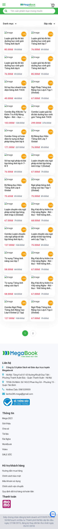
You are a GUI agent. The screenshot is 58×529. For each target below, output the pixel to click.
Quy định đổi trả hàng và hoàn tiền (18, 491)
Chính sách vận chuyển (12, 486)
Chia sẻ (5, 429)
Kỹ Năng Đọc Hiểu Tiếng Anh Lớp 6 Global (13, 188)
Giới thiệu (6, 423)
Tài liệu (5, 434)
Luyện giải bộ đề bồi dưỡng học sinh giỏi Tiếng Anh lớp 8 (14, 41)
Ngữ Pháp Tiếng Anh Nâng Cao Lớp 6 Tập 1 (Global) (41, 90)
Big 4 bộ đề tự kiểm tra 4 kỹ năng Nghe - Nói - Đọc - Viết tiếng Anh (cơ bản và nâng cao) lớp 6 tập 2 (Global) (42, 286)
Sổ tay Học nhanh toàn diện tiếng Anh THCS (15, 88)
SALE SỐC (7, 454)
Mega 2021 (7, 418)
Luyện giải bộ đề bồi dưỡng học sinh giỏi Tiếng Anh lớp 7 (40, 41)
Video (5, 449)
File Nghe (6, 439)
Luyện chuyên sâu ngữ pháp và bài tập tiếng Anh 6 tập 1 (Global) (42, 163)
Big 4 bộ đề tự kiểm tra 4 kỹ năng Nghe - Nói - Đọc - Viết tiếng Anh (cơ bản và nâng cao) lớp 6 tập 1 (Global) (42, 261)
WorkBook (7, 444)
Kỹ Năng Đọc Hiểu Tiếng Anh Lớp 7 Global (39, 139)
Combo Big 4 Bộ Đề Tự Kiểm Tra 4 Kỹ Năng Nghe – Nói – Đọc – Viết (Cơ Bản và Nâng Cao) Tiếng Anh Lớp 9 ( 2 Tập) (15, 114)
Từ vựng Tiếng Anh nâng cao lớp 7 (13, 259)
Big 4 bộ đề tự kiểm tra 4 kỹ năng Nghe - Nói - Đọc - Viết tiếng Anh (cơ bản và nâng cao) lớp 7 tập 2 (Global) (42, 212)
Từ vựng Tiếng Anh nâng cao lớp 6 (13, 284)
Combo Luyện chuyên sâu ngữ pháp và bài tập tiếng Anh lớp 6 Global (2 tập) (14, 237)
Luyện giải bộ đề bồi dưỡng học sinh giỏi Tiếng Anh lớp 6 (14, 65)
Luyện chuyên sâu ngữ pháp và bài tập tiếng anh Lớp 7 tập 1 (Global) (42, 237)
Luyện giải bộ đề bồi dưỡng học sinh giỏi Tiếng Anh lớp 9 (40, 65)
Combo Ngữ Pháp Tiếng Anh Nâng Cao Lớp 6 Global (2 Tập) (14, 310)
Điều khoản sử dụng (11, 481)
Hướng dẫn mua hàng (12, 471)
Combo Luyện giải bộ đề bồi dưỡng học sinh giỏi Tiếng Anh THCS (42, 114)
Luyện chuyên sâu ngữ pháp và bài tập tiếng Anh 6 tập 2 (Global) (15, 212)
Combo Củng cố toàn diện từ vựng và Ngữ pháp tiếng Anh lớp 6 (14, 139)
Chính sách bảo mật (11, 476)
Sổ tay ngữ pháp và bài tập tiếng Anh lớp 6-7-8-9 (15, 163)
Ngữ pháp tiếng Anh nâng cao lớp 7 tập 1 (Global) (41, 188)
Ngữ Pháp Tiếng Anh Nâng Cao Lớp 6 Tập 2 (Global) (41, 310)
